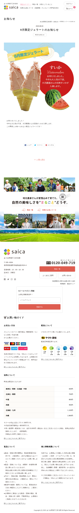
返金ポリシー (71, 284)
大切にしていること (45, 4)
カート (71, 8)
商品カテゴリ (25, 4)
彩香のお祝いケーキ (26, 8)
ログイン (69, 4)
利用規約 (63, 284)
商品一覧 (35, 4)
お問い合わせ (66, 275)
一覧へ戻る (40, 159)
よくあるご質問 (48, 275)
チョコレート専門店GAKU (50, 8)
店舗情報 (37, 8)
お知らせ (55, 21)
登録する (39, 307)
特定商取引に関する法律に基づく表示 (63, 281)
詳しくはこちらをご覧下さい (15, 367)
